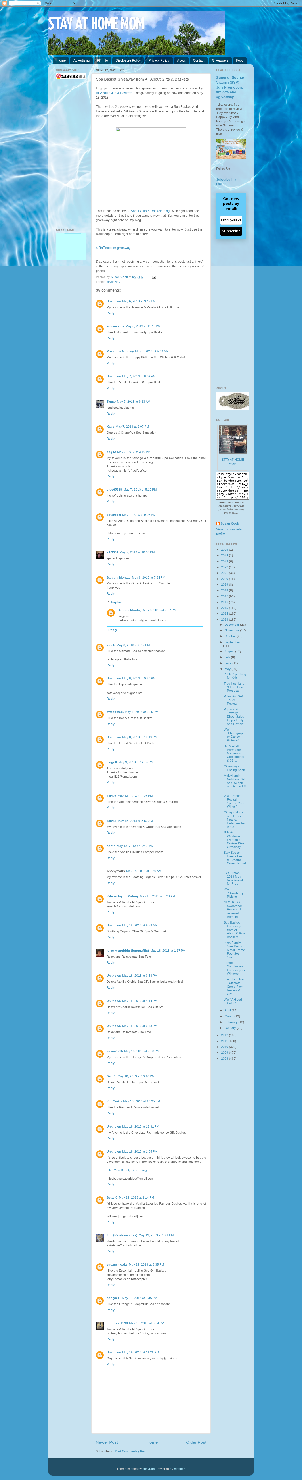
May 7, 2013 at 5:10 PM (140, 489)
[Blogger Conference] (71, 253)
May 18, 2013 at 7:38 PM (141, 1051)
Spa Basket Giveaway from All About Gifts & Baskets (234, 930)
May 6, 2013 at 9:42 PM (139, 301)
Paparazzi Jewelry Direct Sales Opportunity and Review (234, 717)
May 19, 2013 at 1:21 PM (156, 1235)
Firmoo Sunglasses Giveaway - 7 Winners (234, 968)
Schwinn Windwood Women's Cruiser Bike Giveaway (234, 840)
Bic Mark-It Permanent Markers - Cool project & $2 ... (234, 753)
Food (239, 60)
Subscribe (231, 231)
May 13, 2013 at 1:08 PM (135, 795)
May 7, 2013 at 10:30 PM (137, 552)
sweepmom (115, 712)
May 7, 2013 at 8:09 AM (139, 376)
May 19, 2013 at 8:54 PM (146, 1323)
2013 (225, 619)
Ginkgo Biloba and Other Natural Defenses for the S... (234, 819)
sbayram (149, 1468)
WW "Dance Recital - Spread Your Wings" (234, 801)
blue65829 (114, 489)
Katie (110, 426)
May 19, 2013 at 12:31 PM (140, 1126)
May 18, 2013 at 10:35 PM (141, 1101)
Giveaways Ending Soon (234, 768)
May (228, 669)
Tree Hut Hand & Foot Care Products (234, 687)
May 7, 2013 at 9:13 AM (133, 401)
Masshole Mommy (120, 351)
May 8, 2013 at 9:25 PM (141, 712)
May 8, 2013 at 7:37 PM (159, 610)
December (232, 624)
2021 (225, 573)
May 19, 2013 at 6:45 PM (139, 1298)
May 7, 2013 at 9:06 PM (139, 514)
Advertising (81, 60)
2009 (225, 1052)
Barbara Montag (119, 577)
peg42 (111, 452)
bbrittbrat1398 (117, 1323)
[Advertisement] (69, 153)
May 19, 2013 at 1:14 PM (136, 1197)
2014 (225, 613)
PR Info (102, 60)
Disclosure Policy (128, 60)
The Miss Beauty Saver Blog (127, 1170)
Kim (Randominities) (122, 1235)
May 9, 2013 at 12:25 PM (135, 762)
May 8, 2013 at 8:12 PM (133, 645)
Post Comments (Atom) (131, 1451)
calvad (112, 820)
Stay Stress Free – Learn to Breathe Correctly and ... (235, 860)
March (229, 1016)
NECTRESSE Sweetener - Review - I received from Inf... (234, 909)
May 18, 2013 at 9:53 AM (139, 925)
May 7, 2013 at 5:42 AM (151, 351)
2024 (225, 555)
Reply (111, 313)
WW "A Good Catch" (233, 1001)
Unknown (114, 301)
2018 (225, 590)
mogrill (112, 762)
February (231, 1022)
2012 (225, 1035)
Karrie (111, 846)
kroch (111, 645)
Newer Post (107, 1442)
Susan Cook (120, 277)
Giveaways (220, 60)
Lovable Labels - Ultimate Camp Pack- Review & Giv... (234, 986)
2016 (225, 602)
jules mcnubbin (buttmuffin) (128, 950)
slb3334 (112, 552)
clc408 (111, 795)
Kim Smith (114, 1101)
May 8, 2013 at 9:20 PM (139, 678)
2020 (225, 579)
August (230, 651)
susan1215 (115, 1051)
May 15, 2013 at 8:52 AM (135, 820)
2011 (225, 1041)
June (228, 663)
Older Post (196, 1442)
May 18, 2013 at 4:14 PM (139, 1001)
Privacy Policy (159, 60)
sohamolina (115, 326)
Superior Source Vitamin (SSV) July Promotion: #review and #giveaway (230, 87)
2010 (225, 1047)
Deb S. (111, 1076)
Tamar (111, 401)
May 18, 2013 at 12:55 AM (135, 846)
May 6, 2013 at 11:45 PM (143, 326)
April (228, 1010)
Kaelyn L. (114, 1298)
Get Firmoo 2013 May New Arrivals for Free (234, 878)
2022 (225, 567)
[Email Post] (153, 277)
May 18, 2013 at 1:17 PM (167, 950)
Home (61, 60)
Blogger (179, 1468)
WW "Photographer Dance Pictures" (234, 735)
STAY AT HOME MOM (96, 24)
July (228, 657)
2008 (225, 1058)
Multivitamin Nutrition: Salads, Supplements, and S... (235, 783)
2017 (225, 596)
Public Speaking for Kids (235, 675)
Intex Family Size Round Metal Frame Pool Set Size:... (234, 950)
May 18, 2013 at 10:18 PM (136, 1076)
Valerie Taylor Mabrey (123, 896)
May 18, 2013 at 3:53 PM (139, 975)
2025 (225, 549)
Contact (198, 60)
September (232, 642)
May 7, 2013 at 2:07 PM (132, 426)
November (232, 630)
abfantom (114, 514)
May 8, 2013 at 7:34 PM (148, 577)
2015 (225, 608)
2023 (225, 561)
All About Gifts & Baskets (114, 93)
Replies (116, 602)
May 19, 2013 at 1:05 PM (139, 1151)
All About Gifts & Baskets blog (148, 211)
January (231, 1028)
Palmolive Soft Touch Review (234, 700)
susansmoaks (117, 1264)
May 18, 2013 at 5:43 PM (139, 1026)
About (181, 60)
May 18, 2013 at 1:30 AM (143, 871)
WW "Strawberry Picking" (233, 893)
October (231, 636)
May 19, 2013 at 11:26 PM (140, 1352)
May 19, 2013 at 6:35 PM (146, 1264)
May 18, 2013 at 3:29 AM (157, 896)
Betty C (112, 1197)
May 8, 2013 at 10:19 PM (139, 737)
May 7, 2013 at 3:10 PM (134, 452)
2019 (225, 584)
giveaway (113, 281)
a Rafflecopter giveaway (113, 248)
